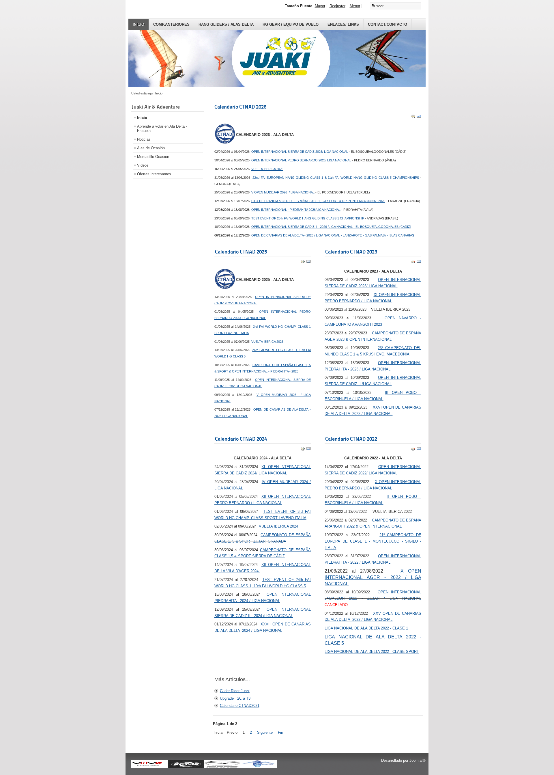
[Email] (419, 117)
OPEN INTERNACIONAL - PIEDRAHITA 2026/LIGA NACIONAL (295, 209)
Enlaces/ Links (343, 24)
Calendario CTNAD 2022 (351, 439)
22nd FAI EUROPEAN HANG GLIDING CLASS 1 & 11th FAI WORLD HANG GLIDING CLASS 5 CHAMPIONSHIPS (335, 177)
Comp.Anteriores (171, 24)
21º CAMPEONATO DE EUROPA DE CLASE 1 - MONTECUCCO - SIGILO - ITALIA (373, 541)
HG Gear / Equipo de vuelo (291, 24)
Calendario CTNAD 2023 (351, 252)
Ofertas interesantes (154, 174)
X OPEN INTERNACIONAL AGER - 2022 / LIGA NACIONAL (373, 577)
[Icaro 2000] (222, 766)
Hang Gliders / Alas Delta (226, 24)
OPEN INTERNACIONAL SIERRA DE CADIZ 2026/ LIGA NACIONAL (299, 151)
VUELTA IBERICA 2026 (267, 169)
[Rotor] (186, 766)
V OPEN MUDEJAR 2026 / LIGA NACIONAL (283, 192)
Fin (280, 732)
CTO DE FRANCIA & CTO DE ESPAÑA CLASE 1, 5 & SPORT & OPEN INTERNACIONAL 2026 (318, 201)
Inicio (138, 24)
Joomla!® (417, 760)
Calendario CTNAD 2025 (241, 252)
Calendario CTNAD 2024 (241, 439)
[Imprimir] (413, 117)
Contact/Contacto (387, 24)
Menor (355, 6)
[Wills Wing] (149, 766)
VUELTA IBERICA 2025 (267, 341)
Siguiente (265, 732)
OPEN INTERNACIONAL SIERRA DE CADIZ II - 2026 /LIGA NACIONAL (331, 226)
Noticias (144, 139)
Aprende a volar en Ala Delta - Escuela (162, 128)
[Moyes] (258, 766)
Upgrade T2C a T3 (235, 698)
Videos (143, 165)
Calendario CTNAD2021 (239, 705)
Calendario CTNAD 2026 (240, 107)
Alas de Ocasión (151, 148)
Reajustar (337, 6)
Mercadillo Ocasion (153, 156)
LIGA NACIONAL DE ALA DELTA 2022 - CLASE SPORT (372, 651)
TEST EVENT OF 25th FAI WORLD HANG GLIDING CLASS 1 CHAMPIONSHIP (307, 218)
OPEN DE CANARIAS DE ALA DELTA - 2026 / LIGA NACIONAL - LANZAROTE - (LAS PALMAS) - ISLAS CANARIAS (332, 235)
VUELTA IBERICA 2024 (278, 526)
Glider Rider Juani (235, 691)
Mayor (320, 6)
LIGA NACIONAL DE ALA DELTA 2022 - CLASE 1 (366, 628)
